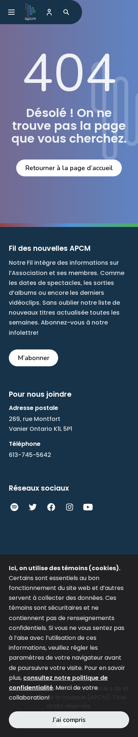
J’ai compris (69, 719)
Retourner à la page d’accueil (69, 168)
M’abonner (33, 357)
